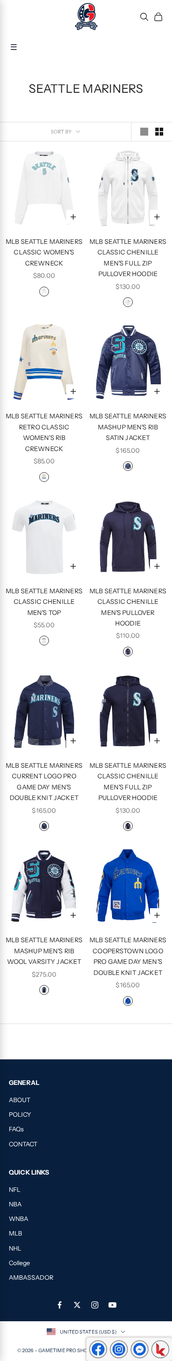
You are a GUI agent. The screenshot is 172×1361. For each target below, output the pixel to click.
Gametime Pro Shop (65, 1350)
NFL (14, 1190)
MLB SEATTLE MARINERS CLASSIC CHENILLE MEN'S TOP (44, 602)
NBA (15, 1204)
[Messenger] (140, 1349)
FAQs (16, 1129)
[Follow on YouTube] (112, 1304)
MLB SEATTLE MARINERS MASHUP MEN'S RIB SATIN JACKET (128, 427)
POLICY (20, 1114)
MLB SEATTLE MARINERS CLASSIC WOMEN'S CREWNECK (44, 252)
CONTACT (23, 1144)
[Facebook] (98, 1349)
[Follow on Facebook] (59, 1304)
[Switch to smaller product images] (159, 131)
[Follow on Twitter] (77, 1304)
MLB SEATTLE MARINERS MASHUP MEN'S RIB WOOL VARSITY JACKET (44, 951)
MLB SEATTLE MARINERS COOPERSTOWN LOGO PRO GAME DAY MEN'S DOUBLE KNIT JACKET (128, 956)
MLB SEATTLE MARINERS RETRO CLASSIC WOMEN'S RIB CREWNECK (44, 432)
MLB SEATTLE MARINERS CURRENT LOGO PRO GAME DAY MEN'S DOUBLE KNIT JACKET (44, 782)
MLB (15, 1233)
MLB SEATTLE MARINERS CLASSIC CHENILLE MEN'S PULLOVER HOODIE (128, 607)
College (19, 1263)
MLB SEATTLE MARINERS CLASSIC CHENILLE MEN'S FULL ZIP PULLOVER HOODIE (128, 258)
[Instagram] (119, 1349)
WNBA (18, 1219)
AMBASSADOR (31, 1277)
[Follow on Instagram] (94, 1304)
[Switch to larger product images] (144, 131)
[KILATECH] (160, 1349)
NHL (15, 1248)
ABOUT (19, 1100)
